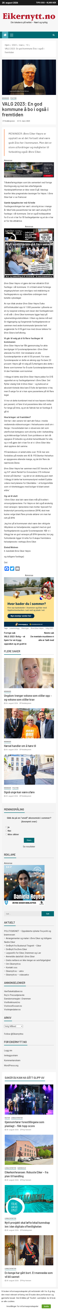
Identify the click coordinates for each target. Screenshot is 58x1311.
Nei (9, 831)
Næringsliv (22, 1168)
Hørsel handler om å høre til (20, 745)
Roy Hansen (26, 1130)
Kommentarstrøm (12, 1060)
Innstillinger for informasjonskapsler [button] (22, 1306)
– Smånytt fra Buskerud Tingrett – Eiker (22, 945)
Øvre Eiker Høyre (37, 628)
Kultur (7, 1118)
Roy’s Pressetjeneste (14, 995)
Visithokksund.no (12, 1002)
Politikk (13, 98)
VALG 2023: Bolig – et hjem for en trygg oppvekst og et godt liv (15, 638)
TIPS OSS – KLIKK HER (46, 3)
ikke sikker (13, 834)
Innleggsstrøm (11, 1055)
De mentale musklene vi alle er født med (42, 636)
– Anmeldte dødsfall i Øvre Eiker (19, 956)
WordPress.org (11, 1065)
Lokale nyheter (17, 1118)
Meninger (5, 98)
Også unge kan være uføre (19, 792)
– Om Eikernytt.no (12, 964)
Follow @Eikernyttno (13, 1034)
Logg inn (8, 1050)
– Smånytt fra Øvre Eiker (15, 949)
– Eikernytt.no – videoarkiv (16, 974)
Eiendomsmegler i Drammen (17, 998)
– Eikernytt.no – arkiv (14, 971)
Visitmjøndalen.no (12, 1009)
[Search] (53, 34)
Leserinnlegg (14, 628)
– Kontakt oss (10, 967)
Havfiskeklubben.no (13, 991)
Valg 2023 (49, 628)
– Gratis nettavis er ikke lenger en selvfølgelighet (27, 960)
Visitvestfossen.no (13, 1006)
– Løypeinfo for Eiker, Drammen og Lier (22, 953)
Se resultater (29, 846)
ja (8, 827)
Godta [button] (46, 1306)
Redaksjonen (9, 121)
